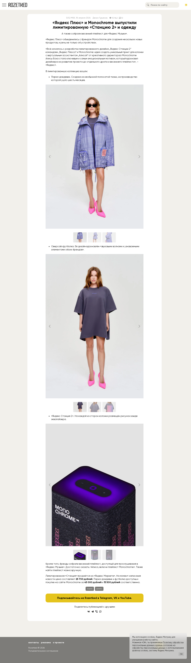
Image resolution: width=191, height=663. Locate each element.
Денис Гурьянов (100, 18)
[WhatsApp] (100, 611)
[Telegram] (92, 611)
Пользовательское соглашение (43, 651)
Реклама (46, 642)
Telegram (106, 598)
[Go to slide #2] (94, 237)
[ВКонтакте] (88, 611)
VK (115, 598)
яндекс (90, 589)
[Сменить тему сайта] (186, 5)
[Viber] (96, 611)
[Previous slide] (50, 157)
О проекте (58, 642)
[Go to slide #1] (80, 237)
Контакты (33, 642)
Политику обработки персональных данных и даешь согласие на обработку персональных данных (158, 645)
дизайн (99, 589)
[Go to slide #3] (109, 237)
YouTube (125, 598)
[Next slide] (139, 157)
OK (181, 654)
